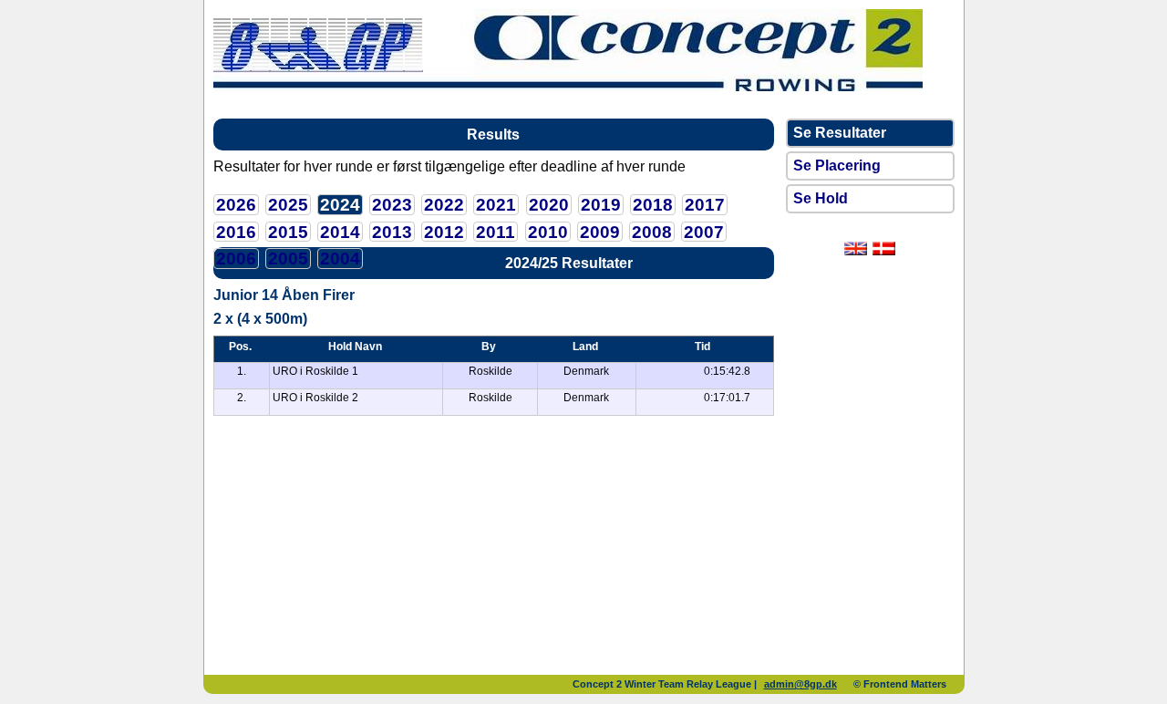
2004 (340, 258)
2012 (444, 232)
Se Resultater (839, 132)
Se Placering (837, 165)
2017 (705, 204)
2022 (444, 204)
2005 (288, 258)
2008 (652, 232)
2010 (548, 232)
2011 (495, 232)
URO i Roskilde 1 (315, 371)
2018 (653, 204)
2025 (288, 204)
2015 (288, 232)
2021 (496, 204)
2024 (340, 204)
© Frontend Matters (899, 683)
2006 (236, 258)
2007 (704, 232)
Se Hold (820, 198)
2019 (601, 204)
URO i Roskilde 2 (315, 397)
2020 (549, 204)
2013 (392, 232)
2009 (600, 232)
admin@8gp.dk (800, 683)
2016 (236, 232)
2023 (392, 204)
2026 (236, 204)
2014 (340, 232)
